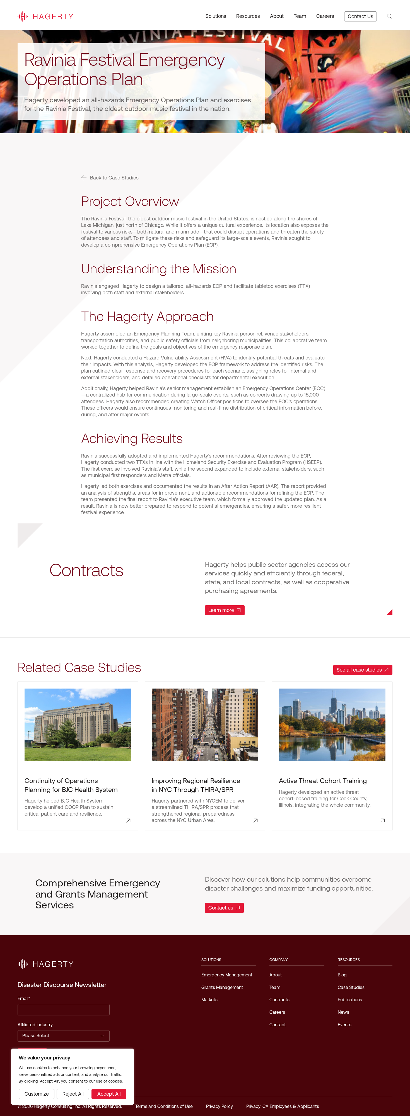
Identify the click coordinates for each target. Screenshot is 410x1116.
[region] (72, 1077)
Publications (350, 999)
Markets (209, 999)
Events (344, 1024)
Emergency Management (226, 975)
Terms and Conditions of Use (164, 1106)
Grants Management (222, 987)
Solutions (216, 16)
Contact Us (360, 16)
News (343, 1012)
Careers (325, 16)
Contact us (220, 908)
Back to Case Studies (114, 178)
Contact (277, 1024)
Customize (37, 1094)
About (277, 16)
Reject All (73, 1094)
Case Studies (351, 987)
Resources (248, 16)
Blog (342, 975)
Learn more (221, 610)
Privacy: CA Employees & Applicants (282, 1106)
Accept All (109, 1094)
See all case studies (359, 670)
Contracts (279, 999)
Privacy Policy (219, 1106)
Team (300, 16)
